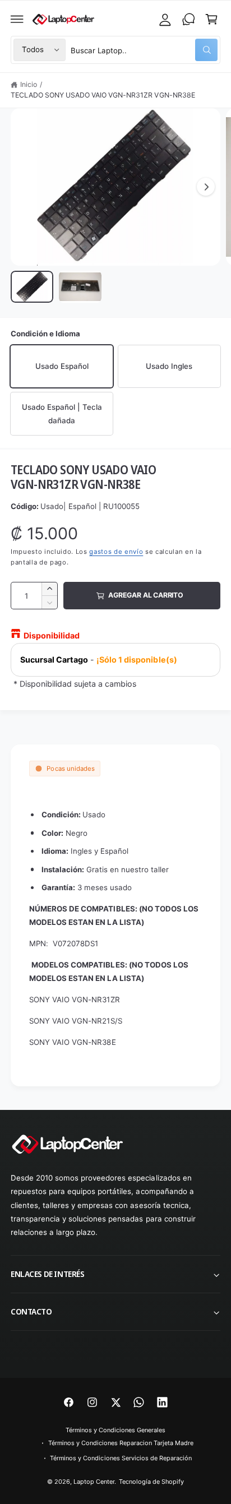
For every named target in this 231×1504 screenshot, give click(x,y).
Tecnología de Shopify (151, 1482)
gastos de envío (116, 552)
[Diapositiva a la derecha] (206, 187)
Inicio (28, 84)
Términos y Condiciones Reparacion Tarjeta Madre (121, 1443)
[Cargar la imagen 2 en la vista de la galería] (80, 287)
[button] (17, 19)
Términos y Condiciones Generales (115, 1430)
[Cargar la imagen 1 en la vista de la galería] (32, 287)
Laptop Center (93, 1482)
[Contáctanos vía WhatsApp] (188, 19)
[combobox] (144, 49)
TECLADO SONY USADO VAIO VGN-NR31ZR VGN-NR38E (103, 95)
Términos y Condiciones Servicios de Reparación (121, 1458)
